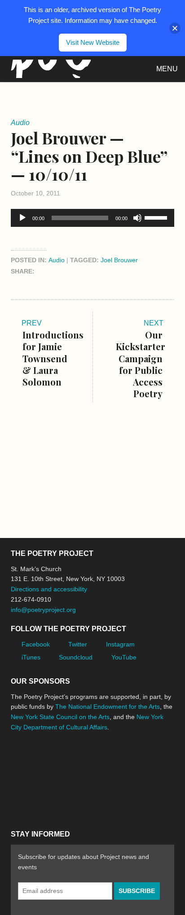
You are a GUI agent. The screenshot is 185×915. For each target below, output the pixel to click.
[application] (92, 218)
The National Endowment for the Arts (107, 706)
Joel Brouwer (119, 260)
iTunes (31, 657)
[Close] (175, 28)
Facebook (36, 644)
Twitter (77, 644)
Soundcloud (75, 657)
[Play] (22, 217)
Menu (167, 69)
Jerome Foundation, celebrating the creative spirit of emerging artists (94, 760)
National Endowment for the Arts (35, 760)
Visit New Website (92, 42)
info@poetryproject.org (43, 609)
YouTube (124, 657)
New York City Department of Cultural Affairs (36, 799)
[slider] (157, 217)
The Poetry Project (49, 69)
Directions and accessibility (49, 589)
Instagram (120, 644)
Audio (56, 260)
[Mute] (137, 217)
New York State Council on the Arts (60, 716)
